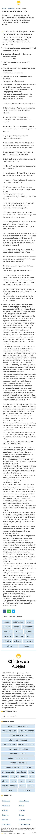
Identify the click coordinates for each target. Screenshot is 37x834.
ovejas (30, 622)
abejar (9, 646)
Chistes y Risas (32, 832)
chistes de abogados (18, 740)
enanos (24, 776)
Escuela (21, 815)
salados (30, 786)
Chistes (4, 8)
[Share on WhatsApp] (9, 611)
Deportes (5, 815)
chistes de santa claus (18, 749)
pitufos (5, 781)
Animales (5, 810)
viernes (26, 790)
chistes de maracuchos (18, 758)
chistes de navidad (26, 744)
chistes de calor (9, 731)
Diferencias (6, 805)
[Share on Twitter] (13, 611)
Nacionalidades (24, 801)
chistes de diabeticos (18, 735)
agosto (9, 790)
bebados (7, 636)
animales (7, 641)
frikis (32, 776)
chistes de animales (18, 763)
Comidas (22, 810)
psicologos (21, 772)
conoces (13, 786)
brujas (29, 636)
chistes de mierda (11, 767)
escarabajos (18, 622)
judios (22, 786)
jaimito (5, 776)
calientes (30, 781)
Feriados (5, 820)
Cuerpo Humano (24, 824)
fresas (26, 646)
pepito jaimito (8, 772)
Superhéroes (6, 824)
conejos (7, 627)
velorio (13, 781)
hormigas (19, 636)
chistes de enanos (26, 731)
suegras (14, 776)
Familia (21, 805)
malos (31, 772)
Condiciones (17, 833)
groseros (28, 767)
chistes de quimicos (18, 754)
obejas (6, 622)
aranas (16, 627)
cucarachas (28, 627)
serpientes (28, 641)
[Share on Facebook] (4, 611)
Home (4, 833)
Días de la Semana (25, 820)
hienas (18, 631)
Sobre (23, 833)
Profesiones (6, 801)
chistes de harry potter (18, 726)
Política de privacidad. (7, 831)
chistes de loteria (9, 744)
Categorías (11, 8)
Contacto (9, 833)
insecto (29, 631)
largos (21, 781)
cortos (5, 786)
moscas (7, 631)
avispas (17, 641)
